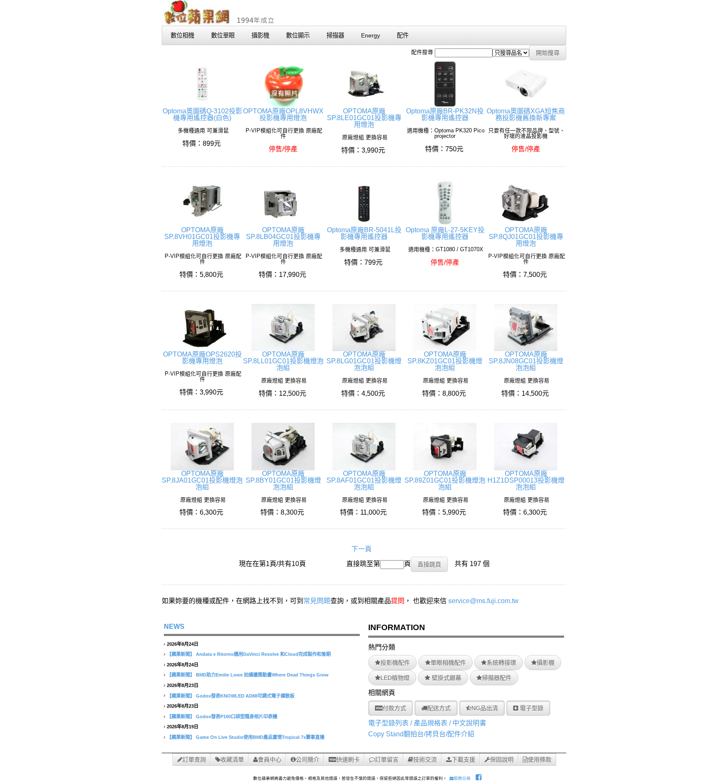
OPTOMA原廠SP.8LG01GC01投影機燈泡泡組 (364, 361)
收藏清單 (232, 759)
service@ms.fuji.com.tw (483, 600)
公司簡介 (307, 759)
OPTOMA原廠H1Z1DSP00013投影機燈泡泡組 (526, 480)
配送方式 (439, 708)
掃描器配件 (496, 677)
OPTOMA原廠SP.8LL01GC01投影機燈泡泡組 (283, 361)
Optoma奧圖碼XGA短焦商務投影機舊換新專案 (526, 114)
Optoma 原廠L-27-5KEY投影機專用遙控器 (445, 233)
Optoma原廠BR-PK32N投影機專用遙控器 (445, 114)
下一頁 (361, 549)
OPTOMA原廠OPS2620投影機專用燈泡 (202, 358)
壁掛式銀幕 (445, 677)
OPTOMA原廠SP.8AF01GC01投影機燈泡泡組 (364, 480)
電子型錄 (530, 708)
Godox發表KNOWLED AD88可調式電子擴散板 (245, 695)
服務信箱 (462, 778)
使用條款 (539, 759)
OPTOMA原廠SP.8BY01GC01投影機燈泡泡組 (283, 480)
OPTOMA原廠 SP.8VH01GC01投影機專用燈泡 (202, 236)
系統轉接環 (501, 662)
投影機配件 (395, 662)
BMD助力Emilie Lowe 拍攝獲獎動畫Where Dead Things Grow (262, 674)
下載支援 (463, 759)
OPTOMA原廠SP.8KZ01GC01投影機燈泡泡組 (444, 361)
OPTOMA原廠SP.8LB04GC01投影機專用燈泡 (283, 236)
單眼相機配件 (448, 662)
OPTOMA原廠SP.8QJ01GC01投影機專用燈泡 (526, 236)
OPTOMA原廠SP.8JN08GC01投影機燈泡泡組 (526, 361)
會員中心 (269, 759)
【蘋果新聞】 (181, 654)
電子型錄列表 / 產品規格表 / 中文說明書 (427, 723)
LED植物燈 (395, 677)
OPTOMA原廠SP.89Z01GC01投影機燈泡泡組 (444, 480)
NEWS (174, 626)
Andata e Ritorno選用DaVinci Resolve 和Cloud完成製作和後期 (263, 654)
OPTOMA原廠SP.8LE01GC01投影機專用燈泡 (364, 117)
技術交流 (425, 759)
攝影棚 (545, 662)
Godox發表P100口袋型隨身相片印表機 (236, 716)
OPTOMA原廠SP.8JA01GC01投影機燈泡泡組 (202, 480)
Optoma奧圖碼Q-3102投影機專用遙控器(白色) (202, 114)
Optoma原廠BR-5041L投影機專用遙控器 (364, 233)
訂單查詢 (194, 759)
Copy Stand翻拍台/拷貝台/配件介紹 (421, 734)
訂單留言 (387, 759)
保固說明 (502, 759)
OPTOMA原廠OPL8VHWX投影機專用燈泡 (283, 114)
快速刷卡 (348, 759)
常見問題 (316, 600)
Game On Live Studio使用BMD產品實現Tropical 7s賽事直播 (260, 737)
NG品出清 (484, 708)
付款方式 (394, 708)
